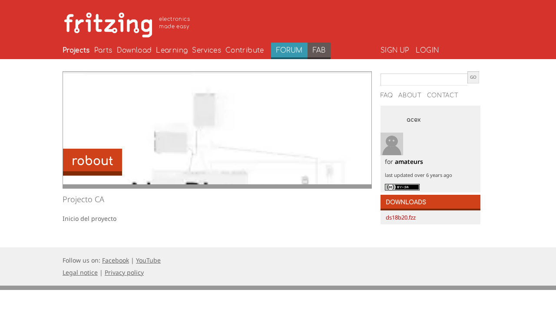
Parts (103, 50)
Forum (289, 50)
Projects (76, 50)
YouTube (148, 260)
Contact (443, 96)
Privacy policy (124, 272)
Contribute (244, 50)
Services (206, 50)
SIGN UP (395, 50)
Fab (319, 50)
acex (413, 120)
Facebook (115, 260)
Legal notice (80, 272)
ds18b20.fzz (401, 217)
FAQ (387, 96)
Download (134, 50)
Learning (172, 50)
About (410, 96)
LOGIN (427, 50)
